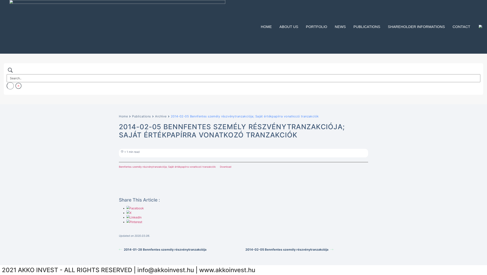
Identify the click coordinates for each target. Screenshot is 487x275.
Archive (161, 116)
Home (266, 27)
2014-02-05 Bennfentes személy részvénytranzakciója (286, 249)
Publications (366, 27)
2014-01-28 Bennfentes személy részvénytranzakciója (165, 249)
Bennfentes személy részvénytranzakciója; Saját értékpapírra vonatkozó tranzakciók (167, 166)
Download (225, 166)
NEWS (340, 27)
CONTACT (461, 27)
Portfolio (316, 27)
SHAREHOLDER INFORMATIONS (416, 27)
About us (288, 27)
